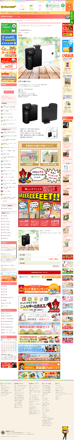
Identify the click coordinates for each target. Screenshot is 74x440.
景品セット (8, 96)
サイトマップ (60, 1)
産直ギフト (58, 397)
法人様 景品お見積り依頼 (8, 321)
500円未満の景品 (32, 407)
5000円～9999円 (6, 229)
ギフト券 (3, 100)
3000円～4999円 (6, 227)
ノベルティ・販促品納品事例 (48, 418)
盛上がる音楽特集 (17, 403)
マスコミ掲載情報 (4, 390)
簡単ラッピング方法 (18, 405)
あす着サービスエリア (6, 69)
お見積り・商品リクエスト (47, 423)
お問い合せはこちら (7, 313)
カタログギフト (59, 395)
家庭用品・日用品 (45, 403)
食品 (43, 395)
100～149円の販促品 (46, 387)
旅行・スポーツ (45, 408)
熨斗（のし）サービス (60, 389)
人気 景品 (3, 96)
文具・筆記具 (45, 398)
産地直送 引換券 (4, 97)
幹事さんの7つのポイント (19, 394)
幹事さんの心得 (17, 390)
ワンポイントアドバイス (19, 392)
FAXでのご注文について (7, 324)
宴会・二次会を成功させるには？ (20, 385)
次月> (14, 339)
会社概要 (49, 1)
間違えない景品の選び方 (19, 397)
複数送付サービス (59, 390)
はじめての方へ (42, 1)
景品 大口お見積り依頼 (7, 315)
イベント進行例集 (17, 402)
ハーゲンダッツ (4, 98)
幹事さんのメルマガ (18, 407)
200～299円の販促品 (46, 389)
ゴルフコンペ (45, 415)
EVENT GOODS (7, 16)
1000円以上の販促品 (46, 392)
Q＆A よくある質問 (4, 394)
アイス (14, 98)
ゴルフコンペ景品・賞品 (34, 399)
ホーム (2, 20)
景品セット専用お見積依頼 (8, 318)
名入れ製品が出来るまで (47, 422)
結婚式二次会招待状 (18, 400)
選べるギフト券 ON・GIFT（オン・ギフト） (64, 394)
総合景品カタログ (32, 408)
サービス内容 (58, 385)
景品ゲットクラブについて (34, 385)
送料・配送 (5, 291)
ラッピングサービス (59, 387)
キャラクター (45, 412)
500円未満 (10, 98)
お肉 (12, 97)
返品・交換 (5, 294)
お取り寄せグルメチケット (61, 392)
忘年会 (9, 97)
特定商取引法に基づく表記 (6, 392)
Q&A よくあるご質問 (7, 303)
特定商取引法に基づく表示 (8, 297)
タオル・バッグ (45, 407)
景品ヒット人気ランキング (34, 387)
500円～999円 (5, 218)
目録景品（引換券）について (34, 412)
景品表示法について (46, 417)
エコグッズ (44, 397)
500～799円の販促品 (46, 390)
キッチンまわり (45, 402)
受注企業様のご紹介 (46, 420)
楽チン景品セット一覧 (33, 389)
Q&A (54, 1)
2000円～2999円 (6, 224)
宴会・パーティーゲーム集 (19, 387)
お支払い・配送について (5, 387)
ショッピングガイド (6, 383)
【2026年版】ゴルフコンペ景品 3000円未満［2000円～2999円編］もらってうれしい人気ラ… (28, 12)
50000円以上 (5, 238)
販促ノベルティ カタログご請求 (9, 332)
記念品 (43, 413)
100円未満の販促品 (46, 385)
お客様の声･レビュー (5, 389)
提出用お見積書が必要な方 (8, 327)
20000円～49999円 (6, 235)
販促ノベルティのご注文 (7, 329)
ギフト (58, 383)
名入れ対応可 (45, 394)
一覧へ (8, 273)
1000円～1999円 (6, 221)
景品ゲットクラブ (35, 383)
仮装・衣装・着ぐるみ (33, 397)
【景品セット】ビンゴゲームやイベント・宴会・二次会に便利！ (34, 392)
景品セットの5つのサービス (34, 410)
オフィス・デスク (45, 400)
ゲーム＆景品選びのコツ (19, 395)
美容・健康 (44, 405)
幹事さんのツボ (19, 383)
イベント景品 (17, 16)
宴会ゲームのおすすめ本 (19, 389)
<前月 (3, 339)
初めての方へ (3, 385)
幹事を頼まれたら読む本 (19, 398)
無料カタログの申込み (46, 425)
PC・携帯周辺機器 (18, 20)
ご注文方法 (5, 286)
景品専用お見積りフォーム (34, 413)
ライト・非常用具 (45, 410)
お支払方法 (5, 289)
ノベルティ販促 (47, 383)
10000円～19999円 (6, 232)
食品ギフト (58, 398)
